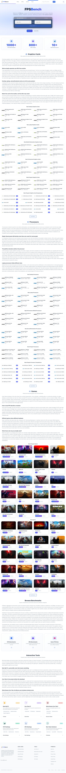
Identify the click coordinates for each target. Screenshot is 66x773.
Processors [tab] (33, 18)
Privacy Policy (53, 754)
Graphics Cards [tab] (20, 18)
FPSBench (21, 13)
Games (27, 1)
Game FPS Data (20, 754)
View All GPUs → (33, 216)
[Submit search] (54, 2)
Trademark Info (53, 761)
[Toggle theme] (63, 2)
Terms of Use (53, 756)
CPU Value (36, 756)
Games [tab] (46, 18)
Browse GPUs (36, 30)
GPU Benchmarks (21, 751)
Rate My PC (36, 754)
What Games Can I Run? (38, 751)
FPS (33, 9)
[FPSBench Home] (5, 2)
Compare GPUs (32, 25)
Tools (32, 1)
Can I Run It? (36, 749)
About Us (52, 749)
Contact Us (53, 751)
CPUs (18, 1)
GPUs (22, 1)
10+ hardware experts (47, 14)
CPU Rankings (20, 756)
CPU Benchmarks (21, 749)
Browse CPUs (30, 30)
